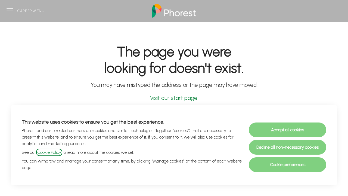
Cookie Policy (49, 152)
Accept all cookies (287, 129)
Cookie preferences (287, 164)
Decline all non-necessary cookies (287, 147)
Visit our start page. (174, 97)
